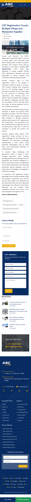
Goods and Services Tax (9, 212)
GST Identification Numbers (10, 208)
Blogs (4, 409)
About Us (5, 407)
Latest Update (22, 415)
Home (4, 404)
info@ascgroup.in (15, 346)
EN (25, 4)
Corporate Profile (22, 404)
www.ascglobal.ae (7, 431)
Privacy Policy (21, 409)
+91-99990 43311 (21, 1)
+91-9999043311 (9, 386)
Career (5, 412)
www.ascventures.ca (8, 442)
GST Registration (8, 201)
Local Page (21, 417)
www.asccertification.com (8, 439)
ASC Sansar (6, 420)
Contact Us (6, 415)
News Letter (6, 417)
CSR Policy (21, 407)
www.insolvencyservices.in (8, 436)
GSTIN (21, 204)
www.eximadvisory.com (8, 447)
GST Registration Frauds (10, 204)
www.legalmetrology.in (8, 444)
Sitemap (20, 420)
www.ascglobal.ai (7, 434)
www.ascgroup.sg (7, 428)
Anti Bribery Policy (23, 412)
